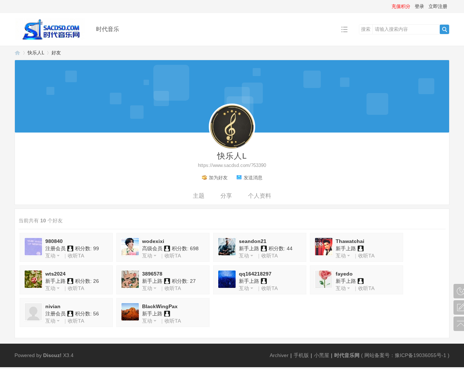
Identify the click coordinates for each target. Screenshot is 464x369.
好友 (56, 52)
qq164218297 (255, 274)
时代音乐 (107, 29)
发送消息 (253, 177)
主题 (198, 196)
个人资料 (259, 196)
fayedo (344, 274)
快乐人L (36, 52)
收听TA (76, 256)
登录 (419, 6)
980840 (54, 241)
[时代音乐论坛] (49, 40)
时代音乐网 (347, 355)
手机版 (301, 355)
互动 (50, 256)
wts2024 (55, 274)
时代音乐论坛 (17, 52)
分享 (226, 196)
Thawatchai (350, 241)
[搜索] (444, 29)
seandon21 (252, 241)
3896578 (152, 274)
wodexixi (153, 241)
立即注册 (437, 6)
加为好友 (218, 177)
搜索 (365, 29)
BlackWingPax (160, 306)
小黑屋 (321, 355)
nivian (53, 306)
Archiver (279, 355)
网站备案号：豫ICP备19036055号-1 (405, 355)
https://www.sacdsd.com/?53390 (232, 165)
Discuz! (52, 355)
